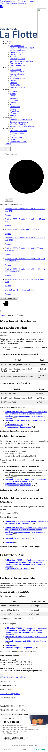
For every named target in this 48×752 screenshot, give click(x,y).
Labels (12, 139)
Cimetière (13, 83)
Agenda (13, 115)
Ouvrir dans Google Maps (10, 694)
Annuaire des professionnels (21, 120)
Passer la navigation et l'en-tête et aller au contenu (19, 1)
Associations (15, 107)
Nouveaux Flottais (17, 133)
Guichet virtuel (15, 54)
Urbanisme (14, 98)
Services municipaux (18, 50)
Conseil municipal (17, 46)
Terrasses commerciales (19, 122)
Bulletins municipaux (18, 65)
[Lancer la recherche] (11, 200)
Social (12, 96)
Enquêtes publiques (17, 59)
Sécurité (13, 113)
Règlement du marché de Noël (17, 569)
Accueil (3, 315)
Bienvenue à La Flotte (18, 131)
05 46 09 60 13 (6, 3)
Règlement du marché (14, 425)
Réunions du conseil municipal (22, 48)
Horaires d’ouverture (18, 52)
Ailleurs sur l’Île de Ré (18, 142)
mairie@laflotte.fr (19, 3)
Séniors (13, 94)
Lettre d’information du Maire (21, 61)
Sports (12, 104)
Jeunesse (13, 91)
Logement (14, 100)
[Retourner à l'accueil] (41, 37)
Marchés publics (16, 56)
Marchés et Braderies (18, 124)
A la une (8, 41)
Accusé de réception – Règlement (18, 647)
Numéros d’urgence (17, 87)
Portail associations (17, 78)
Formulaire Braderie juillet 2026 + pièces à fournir (26, 637)
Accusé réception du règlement (18, 427)
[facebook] (2, 7)
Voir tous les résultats (8, 298)
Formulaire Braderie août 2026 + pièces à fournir (25, 641)
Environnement (16, 137)
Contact (8, 144)
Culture (13, 102)
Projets (12, 135)
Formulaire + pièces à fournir (17, 538)
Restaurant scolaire (17, 72)
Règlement (9, 542)
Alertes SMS (15, 85)
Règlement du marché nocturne (18, 484)
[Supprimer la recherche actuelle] (7, 200)
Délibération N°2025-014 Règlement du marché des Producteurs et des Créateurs (26, 522)
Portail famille (15, 70)
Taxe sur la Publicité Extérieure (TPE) (24, 126)
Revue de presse (16, 63)
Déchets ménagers (17, 74)
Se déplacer (14, 111)
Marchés (13, 76)
